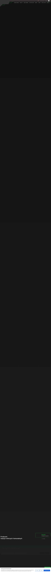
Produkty (21, 2)
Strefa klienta (43, 2)
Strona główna (16, 2)
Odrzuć (41, 570)
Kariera (36, 2)
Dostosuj (37, 570)
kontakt (48, 2)
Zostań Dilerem (31, 2)
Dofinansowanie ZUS (42, 0)
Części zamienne (26, 2)
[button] (41, 538)
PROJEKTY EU (46, 0)
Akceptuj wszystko (47, 570)
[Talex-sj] (4, 2)
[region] (25, 570)
